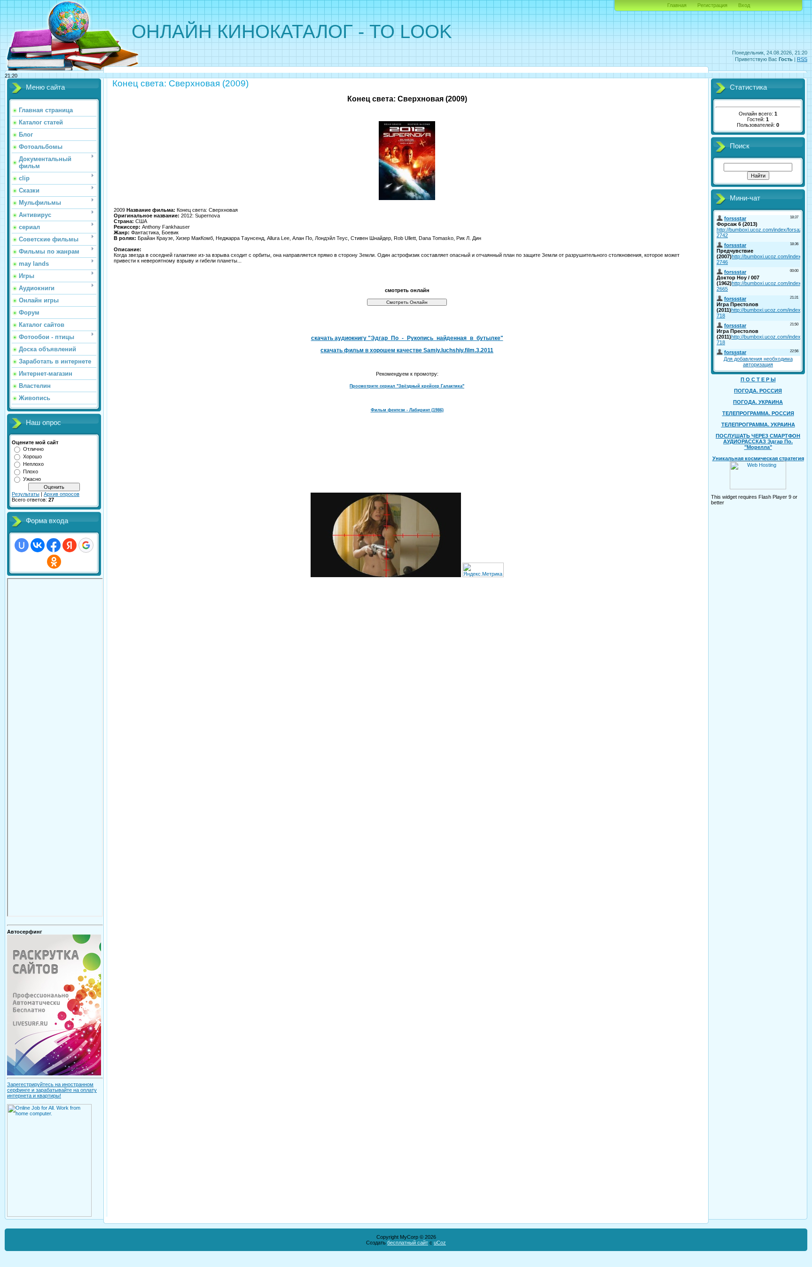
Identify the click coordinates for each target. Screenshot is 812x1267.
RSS (802, 59)
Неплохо (33, 464)
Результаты (25, 494)
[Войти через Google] (86, 545)
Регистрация (712, 5)
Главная (677, 5)
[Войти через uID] (22, 545)
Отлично (33, 449)
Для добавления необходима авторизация (758, 361)
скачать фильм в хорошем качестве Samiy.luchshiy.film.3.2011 (406, 350)
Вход (744, 5)
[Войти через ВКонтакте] (38, 545)
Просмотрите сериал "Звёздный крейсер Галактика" (407, 386)
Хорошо (32, 456)
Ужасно (32, 479)
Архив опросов (61, 494)
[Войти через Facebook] (54, 545)
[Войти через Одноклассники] (54, 562)
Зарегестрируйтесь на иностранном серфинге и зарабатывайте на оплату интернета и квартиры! (52, 1090)
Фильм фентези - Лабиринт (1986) (407, 410)
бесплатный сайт (407, 1242)
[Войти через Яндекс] (69, 545)
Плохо (30, 471)
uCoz (440, 1242)
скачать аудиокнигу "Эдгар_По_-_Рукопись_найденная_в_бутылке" (407, 338)
